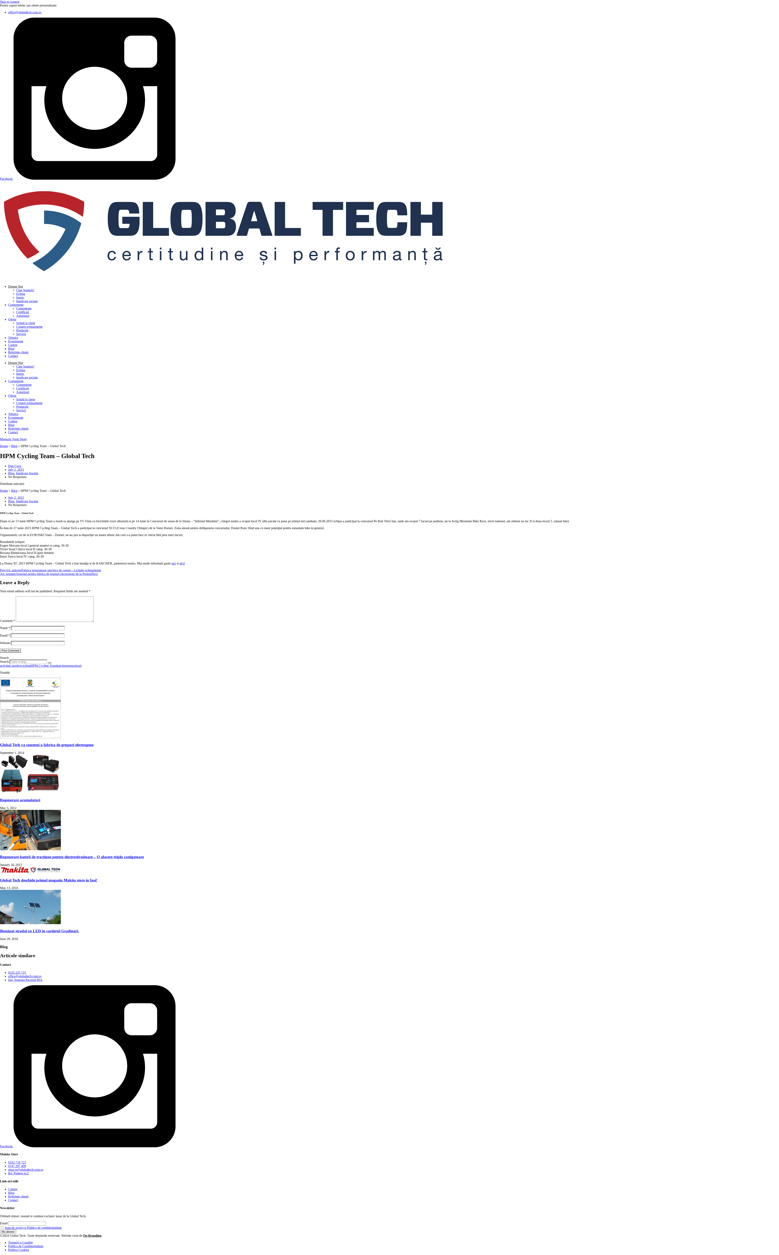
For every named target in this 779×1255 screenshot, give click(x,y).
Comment (7, 621)
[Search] (49, 662)
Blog (11, 348)
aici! (182, 563)
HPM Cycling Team (44, 665)
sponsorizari (74, 665)
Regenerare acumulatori (20, 800)
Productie (22, 330)
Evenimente (15, 341)
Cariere (12, 345)
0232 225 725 (67, 5)
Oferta (12, 319)
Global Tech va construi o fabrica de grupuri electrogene (47, 745)
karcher (61, 665)
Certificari (22, 312)
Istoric (20, 297)
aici (173, 563)
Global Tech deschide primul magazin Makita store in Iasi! (48, 880)
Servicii (21, 334)
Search (4, 661)
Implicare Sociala (27, 473)
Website (5, 643)
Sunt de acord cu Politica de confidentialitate (33, 1227)
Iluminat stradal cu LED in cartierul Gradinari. (39, 931)
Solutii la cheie (25, 323)
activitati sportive (11, 665)
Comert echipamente (29, 326)
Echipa (20, 294)
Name (5, 628)
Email (5, 635)
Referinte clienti (18, 352)
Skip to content (9, 1)
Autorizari (22, 315)
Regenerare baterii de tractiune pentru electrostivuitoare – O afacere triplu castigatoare (72, 857)
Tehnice (13, 337)
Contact (13, 356)
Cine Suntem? (25, 290)
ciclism (26, 665)
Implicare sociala (27, 301)
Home (4, 446)
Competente (16, 304)
